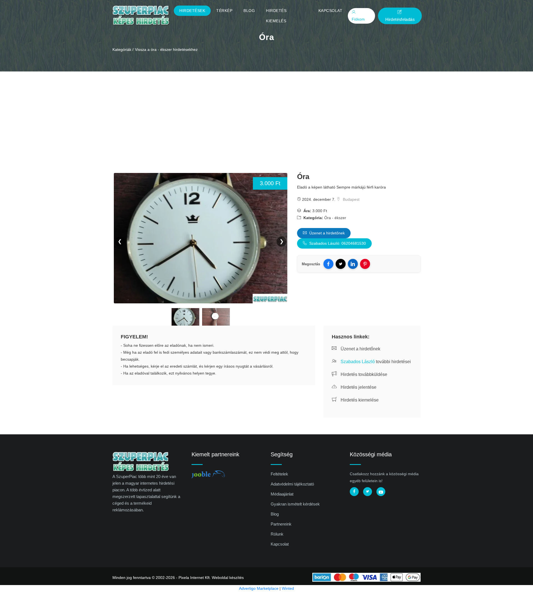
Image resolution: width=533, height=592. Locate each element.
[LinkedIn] (353, 264)
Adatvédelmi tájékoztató (292, 484)
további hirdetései (376, 361)
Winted (288, 588)
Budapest (350, 199)
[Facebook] (328, 264)
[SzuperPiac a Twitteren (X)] (367, 491)
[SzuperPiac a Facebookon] (354, 491)
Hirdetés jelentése (358, 387)
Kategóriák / (123, 49)
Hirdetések (192, 10)
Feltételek (279, 474)
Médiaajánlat (282, 494)
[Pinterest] (365, 264)
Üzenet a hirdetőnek (326, 233)
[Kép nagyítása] (185, 318)
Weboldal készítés (228, 577)
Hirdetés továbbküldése (363, 374)
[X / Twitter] (341, 264)
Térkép (224, 10)
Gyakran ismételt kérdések (295, 504)
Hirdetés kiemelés (276, 15)
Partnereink (281, 524)
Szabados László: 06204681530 (337, 243)
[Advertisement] (266, 113)
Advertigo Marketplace (258, 588)
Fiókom (358, 19)
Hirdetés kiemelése (359, 400)
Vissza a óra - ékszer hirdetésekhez (166, 49)
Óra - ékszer (335, 218)
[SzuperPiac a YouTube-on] (380, 491)
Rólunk (277, 534)
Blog (249, 10)
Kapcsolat (330, 10)
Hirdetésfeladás (400, 19)
